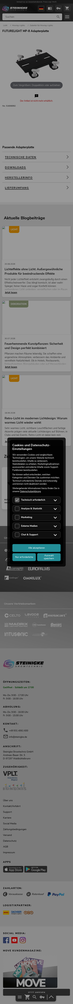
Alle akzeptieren (36, 547)
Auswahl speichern (49, 557)
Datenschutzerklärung (30, 491)
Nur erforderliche (24, 557)
